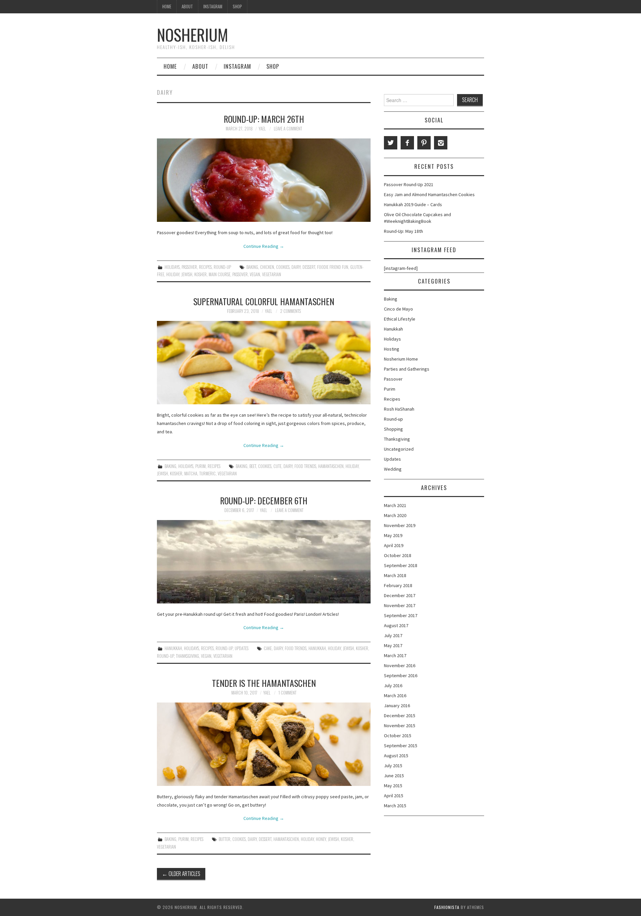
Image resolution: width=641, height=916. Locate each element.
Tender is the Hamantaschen (264, 682)
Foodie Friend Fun (332, 267)
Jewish (186, 274)
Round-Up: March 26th (264, 118)
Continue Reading (263, 246)
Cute (277, 466)
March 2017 (395, 655)
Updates (241, 648)
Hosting (391, 349)
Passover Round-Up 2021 (408, 184)
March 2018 (395, 575)
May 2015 (393, 786)
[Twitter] (390, 142)
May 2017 (393, 645)
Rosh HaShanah (399, 409)
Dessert (308, 267)
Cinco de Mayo (398, 309)
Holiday (172, 274)
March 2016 (395, 696)
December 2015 (399, 716)
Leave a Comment (288, 128)
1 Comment (287, 693)
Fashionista (446, 907)
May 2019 (393, 535)
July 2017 (393, 635)
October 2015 (397, 736)
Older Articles (181, 873)
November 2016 (399, 665)
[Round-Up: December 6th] (264, 561)
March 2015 (395, 806)
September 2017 (400, 615)
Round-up (222, 267)
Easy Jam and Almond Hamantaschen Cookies (429, 194)
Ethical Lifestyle (399, 319)
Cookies (282, 267)
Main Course (219, 274)
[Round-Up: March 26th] (264, 180)
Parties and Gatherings (406, 369)
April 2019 (393, 545)
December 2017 (399, 595)
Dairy (295, 267)
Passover (189, 267)
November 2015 (399, 726)
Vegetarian (271, 274)
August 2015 (396, 756)
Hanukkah (173, 648)
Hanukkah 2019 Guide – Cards (413, 204)
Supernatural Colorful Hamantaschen (263, 301)
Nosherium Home (401, 359)
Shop (237, 6)
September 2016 (400, 675)
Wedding (393, 469)
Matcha (190, 473)
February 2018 (398, 585)
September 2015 (400, 746)
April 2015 (393, 796)
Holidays (172, 267)
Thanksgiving (187, 656)
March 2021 (395, 505)
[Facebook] (407, 142)
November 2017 (399, 605)
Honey (321, 839)
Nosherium (192, 34)
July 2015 (393, 766)
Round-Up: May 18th (403, 231)
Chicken (267, 267)
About (187, 6)
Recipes (205, 267)
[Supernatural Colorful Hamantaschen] (264, 362)
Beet (252, 466)
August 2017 (396, 625)
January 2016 (397, 706)
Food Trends (305, 466)
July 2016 (393, 685)
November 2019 (399, 525)
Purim (200, 466)
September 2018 (400, 565)
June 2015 (394, 776)
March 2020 (395, 515)
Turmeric (207, 473)
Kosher (200, 274)
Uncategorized (399, 449)
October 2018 (397, 555)
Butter (224, 839)
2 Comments (290, 311)
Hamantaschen (331, 466)
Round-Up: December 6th (263, 500)
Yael (262, 128)
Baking (252, 267)
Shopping (393, 429)
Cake (268, 648)
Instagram (212, 6)
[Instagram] (440, 142)
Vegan (255, 274)
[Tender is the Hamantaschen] (264, 744)
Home (166, 6)
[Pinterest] (424, 142)
